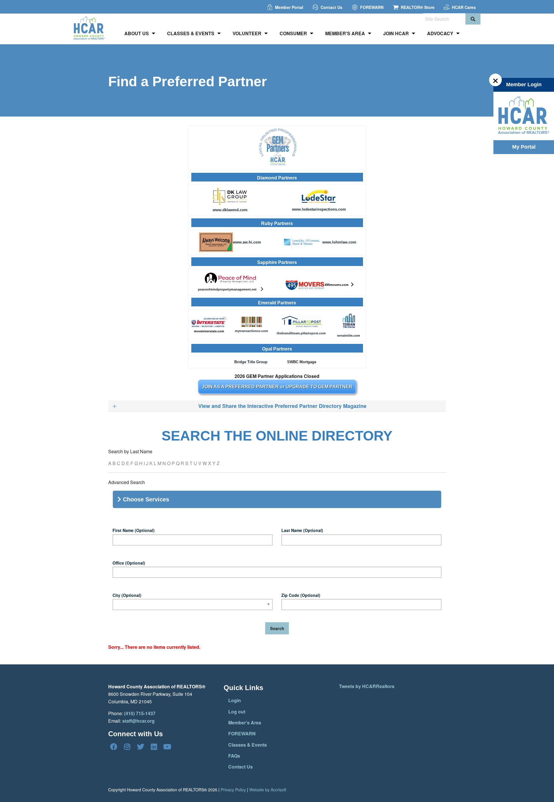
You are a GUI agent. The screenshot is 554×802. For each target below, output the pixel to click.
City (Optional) (127, 595)
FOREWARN (242, 733)
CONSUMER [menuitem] (293, 33)
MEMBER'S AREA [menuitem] (345, 33)
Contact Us (240, 766)
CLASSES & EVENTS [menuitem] (190, 33)
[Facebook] (113, 746)
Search (277, 628)
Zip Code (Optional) (300, 595)
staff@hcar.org (138, 720)
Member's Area (244, 722)
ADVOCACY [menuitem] (440, 33)
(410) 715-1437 (140, 713)
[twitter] (140, 746)
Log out (236, 711)
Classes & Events (247, 744)
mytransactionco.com (251, 331)
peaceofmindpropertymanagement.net (228, 289)
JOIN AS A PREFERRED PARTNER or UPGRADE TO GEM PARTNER (277, 386)
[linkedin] (153, 746)
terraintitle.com (348, 335)
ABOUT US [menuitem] (136, 33)
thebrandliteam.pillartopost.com (301, 333)
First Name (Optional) (134, 530)
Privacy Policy (233, 789)
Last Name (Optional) (302, 530)
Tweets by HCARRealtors (366, 686)
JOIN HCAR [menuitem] (396, 33)
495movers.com (337, 284)
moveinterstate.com (209, 331)
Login (234, 700)
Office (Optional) (129, 563)
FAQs (234, 755)
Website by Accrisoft (267, 789)
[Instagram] (126, 746)
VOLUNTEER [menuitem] (247, 33)
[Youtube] (167, 746)
